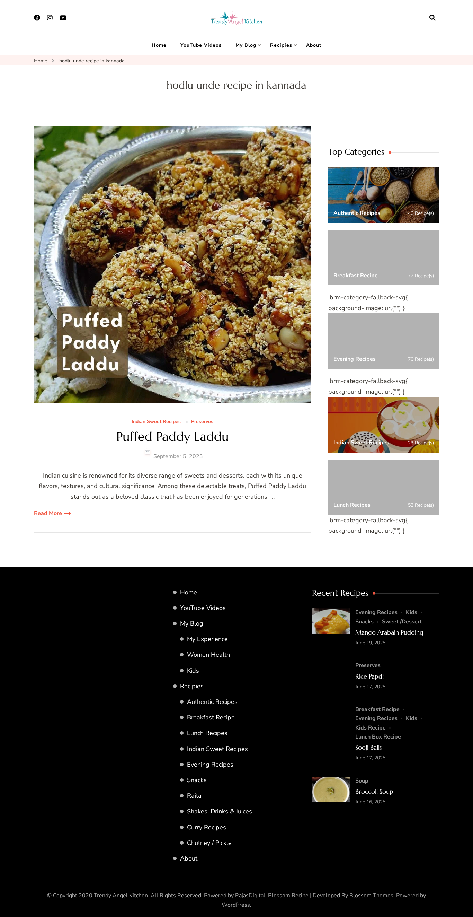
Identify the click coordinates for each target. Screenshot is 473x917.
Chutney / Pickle (209, 843)
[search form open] (432, 17)
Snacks (197, 780)
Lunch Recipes (207, 733)
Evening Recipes (210, 764)
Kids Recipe (370, 728)
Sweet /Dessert (402, 622)
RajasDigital (250, 895)
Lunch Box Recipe (378, 737)
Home (159, 45)
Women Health (208, 654)
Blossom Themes (371, 895)
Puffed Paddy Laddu (172, 436)
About (313, 45)
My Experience (207, 639)
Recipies (281, 45)
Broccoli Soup (374, 791)
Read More (48, 513)
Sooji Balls (368, 747)
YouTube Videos (201, 45)
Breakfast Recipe (211, 717)
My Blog (245, 45)
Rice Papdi (369, 676)
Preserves (202, 422)
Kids (193, 670)
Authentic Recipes (212, 702)
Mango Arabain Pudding (389, 632)
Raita (194, 796)
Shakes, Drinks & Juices (219, 811)
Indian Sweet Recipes (156, 422)
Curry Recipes (206, 827)
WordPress (236, 905)
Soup (361, 781)
